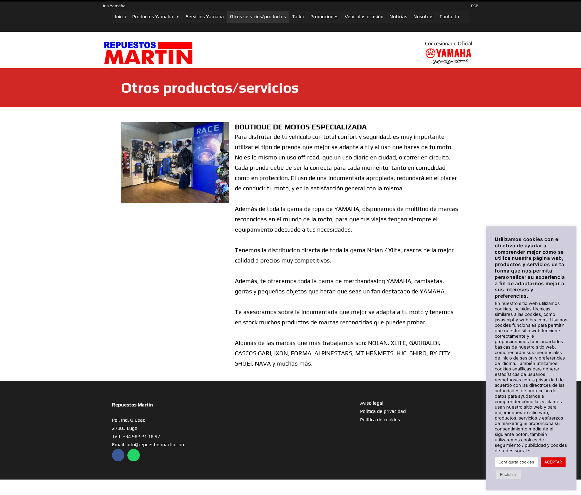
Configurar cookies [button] (516, 462)
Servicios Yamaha (205, 16)
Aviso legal (371, 403)
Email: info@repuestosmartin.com (148, 444)
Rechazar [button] (508, 474)
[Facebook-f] (118, 455)
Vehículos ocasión (364, 16)
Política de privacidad (383, 411)
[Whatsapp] (133, 455)
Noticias (398, 16)
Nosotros (423, 16)
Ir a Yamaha (114, 5)
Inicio (120, 16)
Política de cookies (380, 420)
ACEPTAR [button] (553, 462)
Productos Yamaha (152, 16)
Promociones (324, 16)
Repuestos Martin (132, 405)
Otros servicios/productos (258, 16)
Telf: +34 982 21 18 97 (136, 436)
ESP (474, 5)
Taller (298, 16)
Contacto (449, 16)
